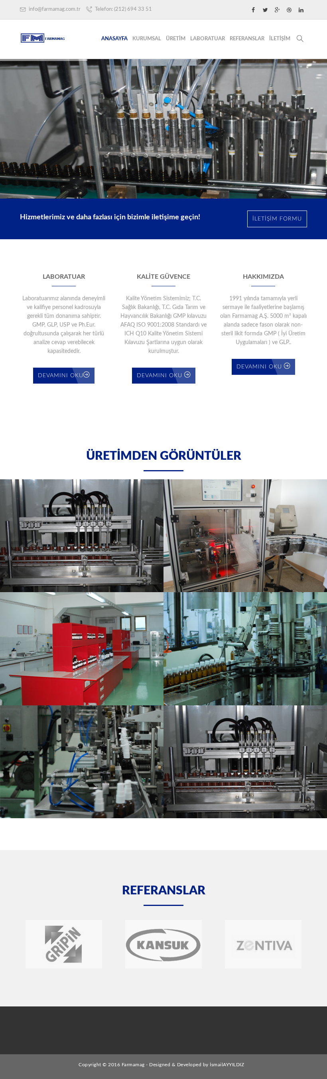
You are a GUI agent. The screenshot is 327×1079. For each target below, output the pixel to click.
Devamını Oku (60, 375)
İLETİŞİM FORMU (277, 219)
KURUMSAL (146, 38)
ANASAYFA (114, 38)
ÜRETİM (175, 38)
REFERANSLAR (247, 38)
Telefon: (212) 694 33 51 (123, 9)
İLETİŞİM (279, 38)
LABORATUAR (207, 38)
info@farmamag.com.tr (54, 9)
